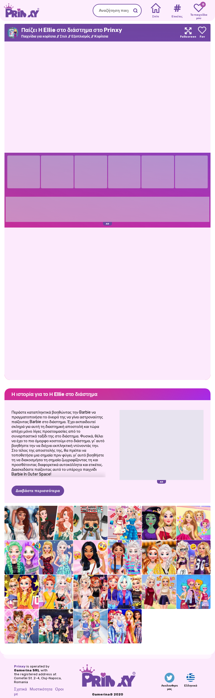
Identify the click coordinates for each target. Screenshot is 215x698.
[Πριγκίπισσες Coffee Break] (159, 557)
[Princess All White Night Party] (21, 523)
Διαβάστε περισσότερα (38, 490)
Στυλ (63, 36)
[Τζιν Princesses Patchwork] (21, 626)
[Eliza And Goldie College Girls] (90, 626)
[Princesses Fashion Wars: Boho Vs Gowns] (56, 523)
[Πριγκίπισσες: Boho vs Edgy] (193, 592)
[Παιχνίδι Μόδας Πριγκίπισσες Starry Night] (125, 626)
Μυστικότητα (41, 689)
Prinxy (19, 666)
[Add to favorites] (202, 33)
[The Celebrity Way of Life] (21, 557)
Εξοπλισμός (80, 36)
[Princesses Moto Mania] (125, 592)
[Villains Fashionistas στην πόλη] (56, 626)
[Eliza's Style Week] (125, 523)
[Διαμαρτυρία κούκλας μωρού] (90, 523)
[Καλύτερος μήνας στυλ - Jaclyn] (90, 557)
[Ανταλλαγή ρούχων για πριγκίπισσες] (90, 592)
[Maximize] (188, 33)
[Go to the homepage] (19, 10)
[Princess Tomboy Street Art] (193, 557)
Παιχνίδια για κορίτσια (38, 36)
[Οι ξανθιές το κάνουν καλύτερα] (56, 557)
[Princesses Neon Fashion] (125, 557)
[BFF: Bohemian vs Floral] (56, 592)
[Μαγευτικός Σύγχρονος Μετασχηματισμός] (159, 523)
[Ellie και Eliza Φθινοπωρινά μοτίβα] (159, 592)
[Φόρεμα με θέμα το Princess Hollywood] (21, 592)
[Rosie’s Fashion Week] (193, 523)
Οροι (59, 689)
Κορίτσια (101, 36)
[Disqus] (107, 303)
